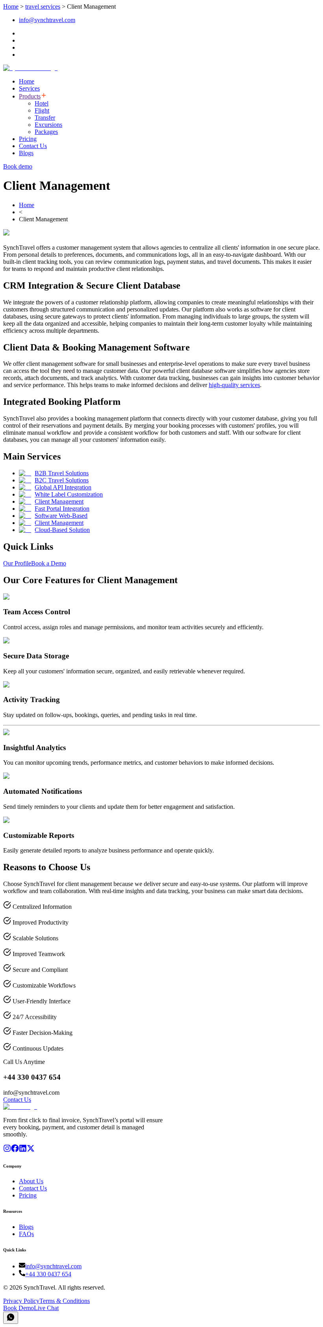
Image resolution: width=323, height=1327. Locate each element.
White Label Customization (69, 494)
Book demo (17, 166)
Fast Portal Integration (62, 508)
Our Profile (17, 563)
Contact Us (33, 146)
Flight (42, 110)
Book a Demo (48, 563)
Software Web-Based (61, 515)
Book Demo (18, 1308)
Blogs (26, 153)
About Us (31, 1181)
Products (30, 96)
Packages (46, 131)
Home (11, 6)
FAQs (26, 1234)
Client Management (59, 501)
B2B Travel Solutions (62, 473)
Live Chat (46, 1308)
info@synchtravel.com (47, 20)
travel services (42, 6)
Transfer (45, 117)
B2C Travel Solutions (62, 480)
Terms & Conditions (64, 1300)
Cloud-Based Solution (62, 529)
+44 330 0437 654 (48, 1274)
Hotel (41, 103)
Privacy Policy (21, 1300)
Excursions (48, 124)
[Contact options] (10, 1318)
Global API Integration (63, 487)
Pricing (28, 138)
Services (29, 88)
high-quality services (234, 385)
